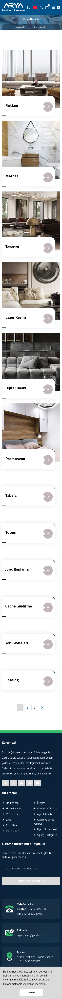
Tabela (11, 495)
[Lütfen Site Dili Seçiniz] (35, 7)
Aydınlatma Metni (47, 814)
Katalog (12, 680)
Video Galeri (12, 831)
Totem (10, 532)
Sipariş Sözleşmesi (47, 835)
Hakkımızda (12, 803)
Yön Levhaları (16, 643)
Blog (8, 820)
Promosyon (15, 459)
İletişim (41, 803)
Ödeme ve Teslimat (47, 808)
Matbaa (12, 176)
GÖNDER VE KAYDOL (30, 881)
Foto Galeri (11, 825)
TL (28, 7)
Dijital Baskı (15, 388)
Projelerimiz (12, 814)
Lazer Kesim (15, 317)
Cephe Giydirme (18, 606)
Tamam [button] (31, 992)
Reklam (11, 105)
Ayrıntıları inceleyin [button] (34, 984)
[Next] (42, 707)
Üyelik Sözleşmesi (47, 829)
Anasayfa (20, 27)
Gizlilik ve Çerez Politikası (43, 822)
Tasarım (12, 247)
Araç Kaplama (17, 569)
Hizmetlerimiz (13, 808)
